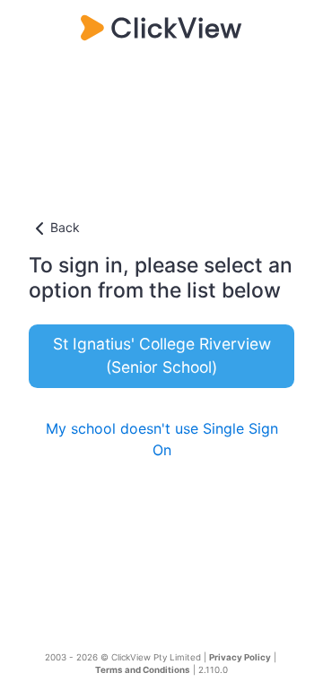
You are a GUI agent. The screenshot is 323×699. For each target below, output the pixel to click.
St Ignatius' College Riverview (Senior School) (162, 355)
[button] (161, 228)
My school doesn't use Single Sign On (162, 439)
